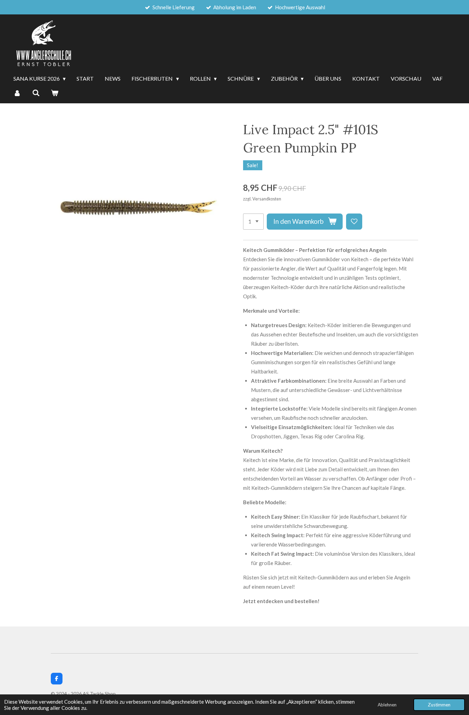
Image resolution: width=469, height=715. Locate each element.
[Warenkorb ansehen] (54, 93)
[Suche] (35, 93)
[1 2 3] (253, 222)
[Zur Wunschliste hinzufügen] (354, 222)
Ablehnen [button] (387, 704)
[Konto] (17, 93)
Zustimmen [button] (439, 704)
